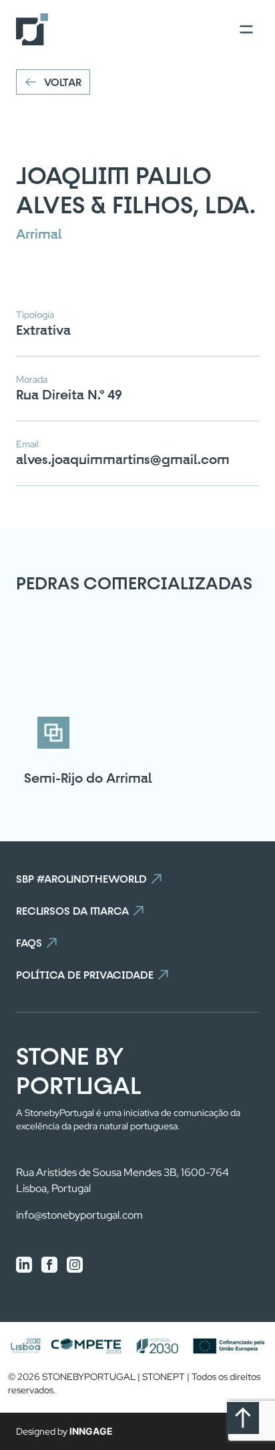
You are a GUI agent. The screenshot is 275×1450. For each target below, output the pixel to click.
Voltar (62, 82)
